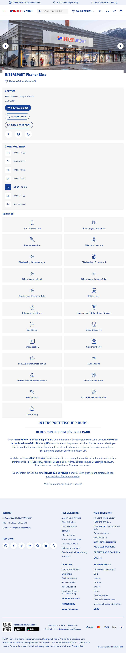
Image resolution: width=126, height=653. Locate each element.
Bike (96, 574)
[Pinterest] (37, 545)
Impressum (53, 625)
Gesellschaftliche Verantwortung (70, 592)
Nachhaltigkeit (69, 586)
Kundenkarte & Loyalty (104, 518)
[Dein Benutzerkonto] (107, 11)
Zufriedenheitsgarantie (105, 542)
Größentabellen (101, 595)
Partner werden (69, 578)
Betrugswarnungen (71, 548)
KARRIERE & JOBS (71, 598)
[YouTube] (29, 545)
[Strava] (53, 545)
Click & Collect (69, 522)
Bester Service (102, 564)
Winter (97, 586)
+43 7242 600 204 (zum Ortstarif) (17, 517)
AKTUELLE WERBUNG (104, 546)
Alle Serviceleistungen (104, 569)
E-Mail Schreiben (20, 125)
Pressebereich (69, 582)
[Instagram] (18, 134)
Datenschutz (72, 625)
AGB (63, 625)
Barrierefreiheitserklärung (74, 552)
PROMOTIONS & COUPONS (107, 552)
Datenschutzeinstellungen (70, 629)
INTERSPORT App (102, 522)
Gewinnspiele (100, 537)
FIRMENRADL (34, 461)
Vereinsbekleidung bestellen (107, 604)
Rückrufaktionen (70, 543)
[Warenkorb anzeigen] (121, 11)
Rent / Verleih (70, 609)
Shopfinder (67, 574)
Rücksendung (68, 535)
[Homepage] (28, 134)
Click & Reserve (69, 526)
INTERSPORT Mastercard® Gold (107, 527)
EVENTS (98, 557)
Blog (96, 608)
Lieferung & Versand (71, 518)
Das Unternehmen (70, 569)
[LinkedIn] (45, 545)
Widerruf (66, 556)
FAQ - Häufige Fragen (72, 539)
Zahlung (66, 531)
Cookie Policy (50, 629)
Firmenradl (68, 604)
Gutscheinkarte (101, 533)
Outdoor (98, 582)
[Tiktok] (21, 545)
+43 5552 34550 (19, 116)
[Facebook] (8, 134)
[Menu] (4, 11)
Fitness (97, 591)
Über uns (67, 564)
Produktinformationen (104, 599)
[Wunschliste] (114, 11)
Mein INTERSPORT (103, 513)
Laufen (97, 578)
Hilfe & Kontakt (71, 513)
